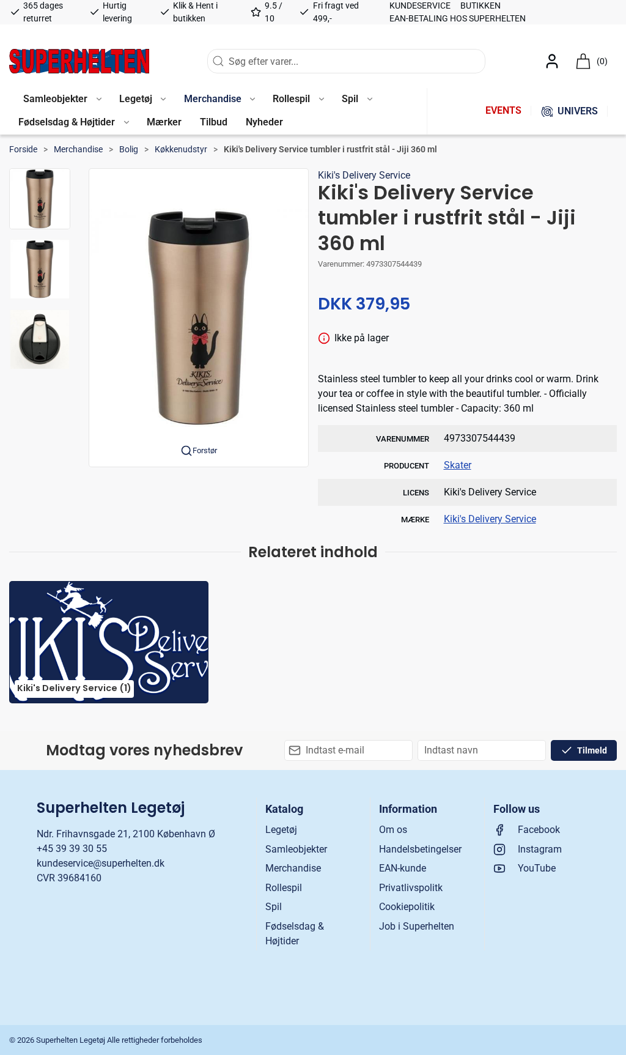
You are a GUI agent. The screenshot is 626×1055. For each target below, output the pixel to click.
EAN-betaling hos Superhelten (457, 18)
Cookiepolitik (407, 906)
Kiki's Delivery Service (364, 175)
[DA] (79, 61)
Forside (23, 149)
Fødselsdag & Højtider (294, 933)
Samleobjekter (296, 849)
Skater (457, 465)
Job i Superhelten (416, 926)
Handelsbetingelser (420, 849)
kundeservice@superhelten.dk (100, 863)
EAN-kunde (402, 868)
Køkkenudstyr (181, 149)
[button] (62, 99)
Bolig (128, 149)
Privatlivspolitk (411, 888)
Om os (393, 829)
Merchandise (78, 149)
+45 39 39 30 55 (72, 848)
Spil (273, 906)
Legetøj (281, 829)
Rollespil (283, 888)
